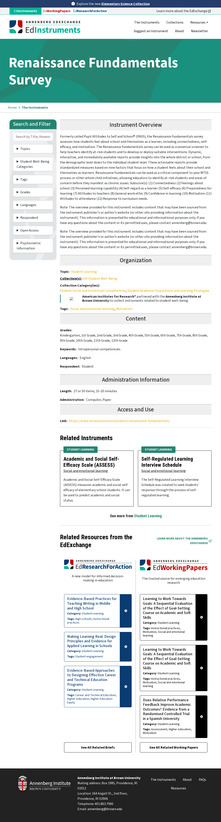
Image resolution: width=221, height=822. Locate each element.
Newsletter (199, 31)
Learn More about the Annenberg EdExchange (182, 540)
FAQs (202, 779)
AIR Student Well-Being (99, 278)
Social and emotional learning (92, 308)
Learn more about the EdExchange (182, 11)
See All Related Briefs (98, 747)
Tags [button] (23, 179)
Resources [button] (197, 22)
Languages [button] (28, 205)
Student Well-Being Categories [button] (33, 164)
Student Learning (84, 271)
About (179, 31)
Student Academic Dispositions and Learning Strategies (168, 290)
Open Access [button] (29, 230)
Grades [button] (25, 192)
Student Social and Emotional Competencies (93, 290)
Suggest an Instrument (151, 31)
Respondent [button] (29, 217)
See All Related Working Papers (173, 747)
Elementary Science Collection (125, 4)
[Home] (46, 26)
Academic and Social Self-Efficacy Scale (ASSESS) (91, 462)
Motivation (124, 308)
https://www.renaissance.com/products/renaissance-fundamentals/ (119, 421)
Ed (57, 11)
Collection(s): (71, 278)
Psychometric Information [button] (29, 246)
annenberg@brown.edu (104, 809)
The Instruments (146, 22)
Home (12, 107)
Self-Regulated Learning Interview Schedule (167, 462)
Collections (174, 22)
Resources (178, 788)
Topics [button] (25, 148)
